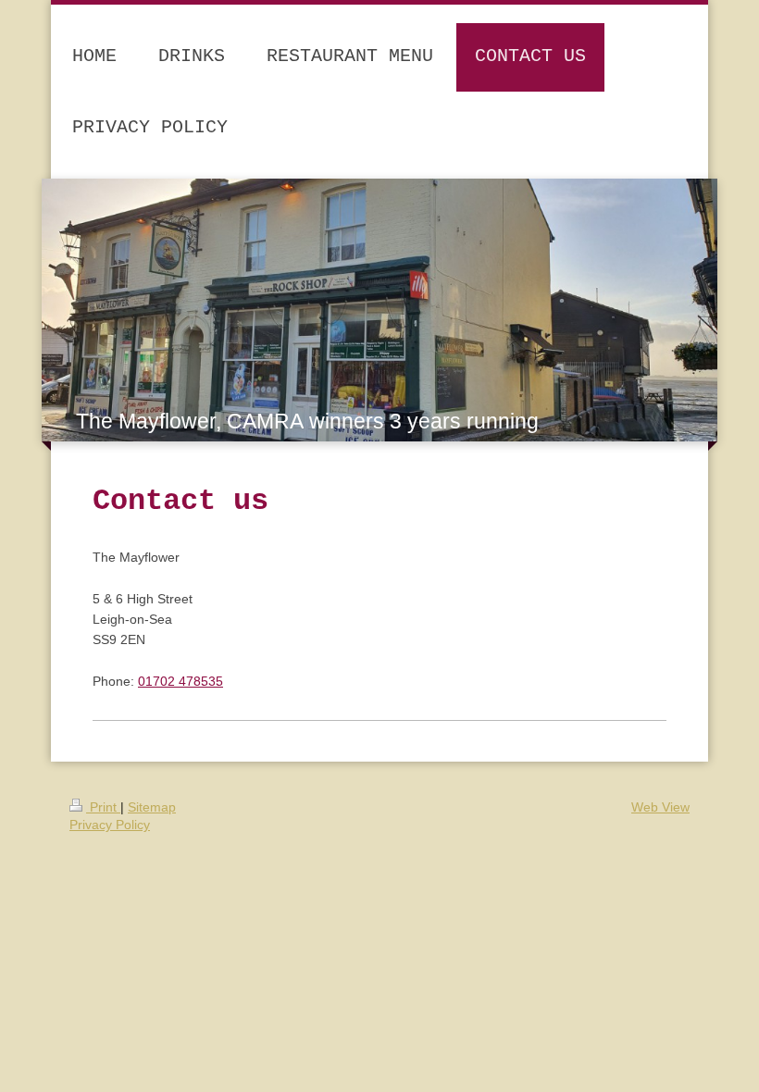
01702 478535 (180, 681)
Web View (660, 807)
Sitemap (152, 807)
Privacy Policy (109, 824)
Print (103, 807)
